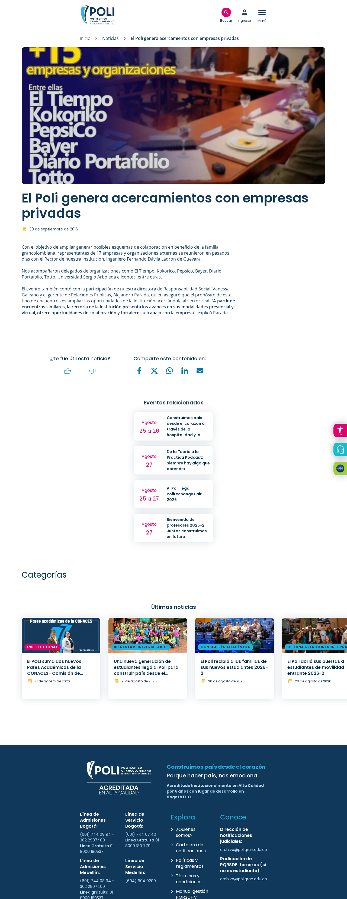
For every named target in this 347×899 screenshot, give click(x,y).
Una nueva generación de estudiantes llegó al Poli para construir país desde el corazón (146, 670)
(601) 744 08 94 (96, 834)
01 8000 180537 (97, 848)
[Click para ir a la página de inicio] (97, 14)
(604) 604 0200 (140, 881)
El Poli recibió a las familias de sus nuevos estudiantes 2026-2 (234, 667)
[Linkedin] (184, 370)
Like (68, 371)
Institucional (42, 647)
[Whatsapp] (169, 370)
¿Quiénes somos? (185, 832)
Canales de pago (341, 469)
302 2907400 (92, 840)
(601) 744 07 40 (141, 834)
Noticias (110, 38)
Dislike (92, 371)
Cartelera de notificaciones (191, 848)
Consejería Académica (225, 647)
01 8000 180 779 (142, 843)
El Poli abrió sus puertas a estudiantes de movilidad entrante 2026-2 (315, 667)
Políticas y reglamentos (190, 863)
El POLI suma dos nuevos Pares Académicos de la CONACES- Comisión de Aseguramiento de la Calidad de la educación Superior (59, 673)
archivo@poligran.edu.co (243, 849)
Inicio (85, 38)
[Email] (200, 370)
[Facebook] (139, 370)
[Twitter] (154, 371)
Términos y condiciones (188, 879)
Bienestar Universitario (140, 647)
